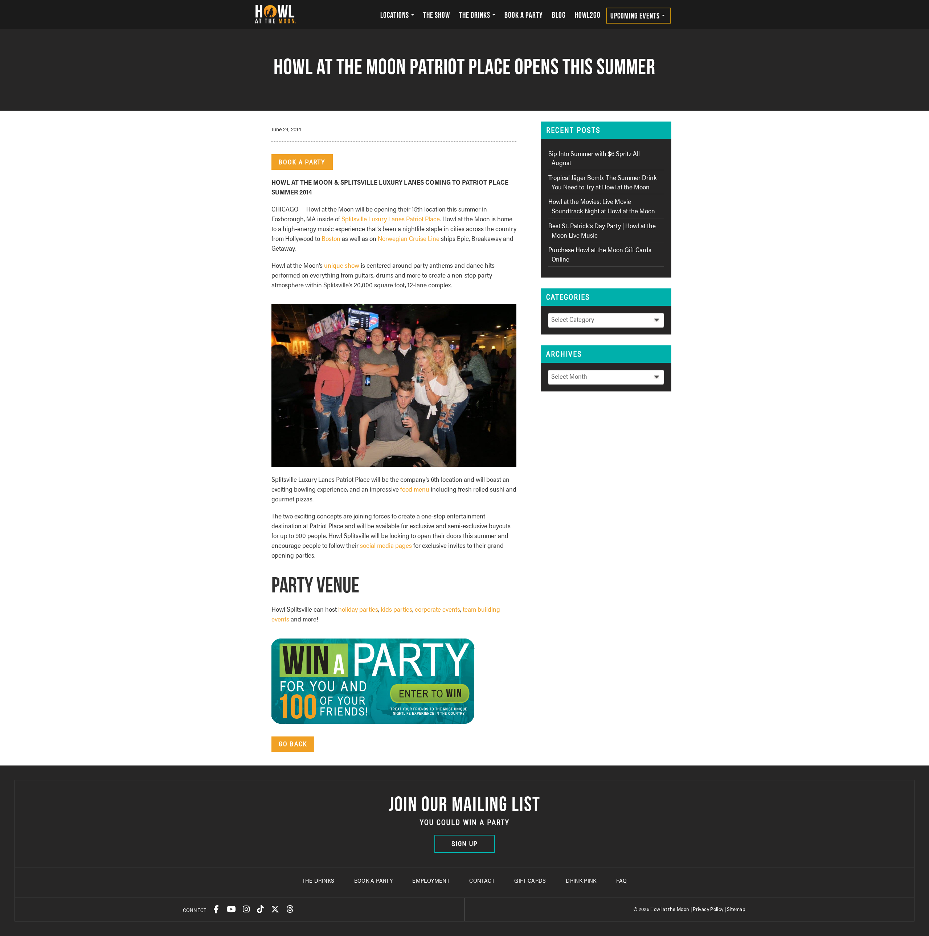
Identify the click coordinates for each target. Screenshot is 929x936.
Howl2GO (588, 15)
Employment (431, 880)
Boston (331, 238)
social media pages (386, 545)
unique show (341, 265)
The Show (436, 15)
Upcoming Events (635, 15)
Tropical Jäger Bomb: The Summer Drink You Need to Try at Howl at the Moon (602, 182)
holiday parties (358, 608)
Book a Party (523, 15)
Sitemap (736, 908)
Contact (482, 880)
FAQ (621, 880)
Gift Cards (530, 880)
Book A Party (373, 880)
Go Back (293, 744)
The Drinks (475, 15)
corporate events (437, 608)
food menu (414, 488)
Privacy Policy (708, 908)
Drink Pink (581, 880)
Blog (559, 15)
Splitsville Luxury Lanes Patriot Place (390, 218)
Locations (395, 15)
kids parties (396, 608)
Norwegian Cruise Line (408, 238)
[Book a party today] (397, 384)
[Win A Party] (376, 680)
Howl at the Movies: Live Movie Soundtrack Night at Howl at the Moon (601, 206)
